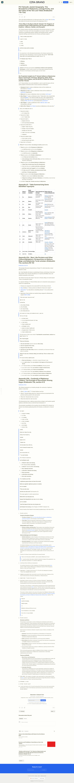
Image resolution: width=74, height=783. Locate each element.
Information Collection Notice (36, 703)
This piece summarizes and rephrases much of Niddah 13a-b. (29, 755)
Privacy (36, 775)
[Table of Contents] (1, 391)
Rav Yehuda (33, 106)
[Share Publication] (62, 2)
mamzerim (22, 92)
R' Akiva (25, 391)
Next (52, 711)
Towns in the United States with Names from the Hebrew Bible (32, 734)
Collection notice (43, 775)
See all (20, 760)
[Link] (17, 25)
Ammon (29, 88)
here (47, 19)
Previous (22, 711)
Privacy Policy (45, 703)
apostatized (44, 100)
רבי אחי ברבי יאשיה (29, 100)
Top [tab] (19, 731)
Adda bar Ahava (44, 102)
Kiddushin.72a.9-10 (23, 265)
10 (26, 289)
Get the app (42, 778)
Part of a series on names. (23, 736)
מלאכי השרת (27, 294)
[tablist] (23, 719)
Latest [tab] (22, 731)
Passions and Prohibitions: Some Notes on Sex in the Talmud (31, 743)
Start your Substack (34, 778)
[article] (37, 736)
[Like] (20, 17)
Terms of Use (42, 702)
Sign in (71, 2)
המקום (26, 97)
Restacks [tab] (25, 718)
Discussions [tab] (26, 731)
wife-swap (48, 94)
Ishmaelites (23, 289)
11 (43, 289)
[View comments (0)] (22, 17)
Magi (21, 287)
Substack (32, 780)
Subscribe (66, 2)
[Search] (59, 2)
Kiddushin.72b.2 (22, 384)
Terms (39, 775)
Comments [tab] (21, 718)
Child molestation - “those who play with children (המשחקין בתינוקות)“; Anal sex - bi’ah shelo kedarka (32, 745)
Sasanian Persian (31, 530)
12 (30, 391)
